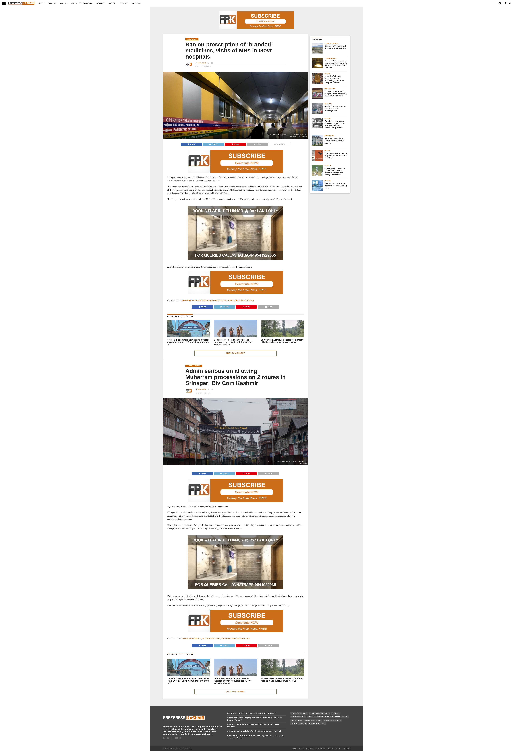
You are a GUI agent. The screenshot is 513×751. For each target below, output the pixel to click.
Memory (100, 3)
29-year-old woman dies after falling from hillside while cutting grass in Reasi (282, 341)
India (327, 713)
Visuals (63, 3)
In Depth (52, 3)
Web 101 (111, 3)
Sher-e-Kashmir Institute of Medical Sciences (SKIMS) (228, 300)
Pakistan (329, 717)
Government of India (332, 720)
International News (317, 723)
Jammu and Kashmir (191, 300)
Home (294, 749)
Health (345, 717)
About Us (123, 3)
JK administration (211, 639)
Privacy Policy (334, 749)
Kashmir (319, 713)
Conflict (335, 713)
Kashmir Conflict (298, 717)
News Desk (201, 62)
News (41, 3)
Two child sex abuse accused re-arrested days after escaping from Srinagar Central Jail (188, 342)
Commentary (85, 3)
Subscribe (136, 3)
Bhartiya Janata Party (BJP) (309, 720)
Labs (73, 3)
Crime (293, 720)
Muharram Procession (232, 639)
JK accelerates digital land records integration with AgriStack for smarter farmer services (233, 342)
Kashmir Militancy (315, 717)
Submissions (321, 749)
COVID (337, 717)
